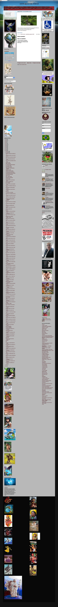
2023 (6, 141)
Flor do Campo (44, 361)
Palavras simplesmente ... (45, 379)
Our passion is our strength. (9, 192)
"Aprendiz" (43, 324)
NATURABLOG (44, 376)
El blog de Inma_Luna (44, 353)
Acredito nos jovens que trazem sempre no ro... (10, 339)
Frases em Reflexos (44, 364)
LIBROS (12, 8)
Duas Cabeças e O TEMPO (45, 352)
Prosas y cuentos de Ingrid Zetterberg (47, 388)
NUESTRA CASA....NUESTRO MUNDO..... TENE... (9, 217)
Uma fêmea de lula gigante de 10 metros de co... (10, 213)
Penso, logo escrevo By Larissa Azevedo (47, 383)
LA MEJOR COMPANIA (8, 327)
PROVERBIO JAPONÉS (48, 169)
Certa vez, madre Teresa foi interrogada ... (9, 330)
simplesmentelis (44, 396)
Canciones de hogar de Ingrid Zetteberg (47, 335)
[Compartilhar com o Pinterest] (39, 34)
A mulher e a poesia (44, 325)
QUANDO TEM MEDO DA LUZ (9, 181)
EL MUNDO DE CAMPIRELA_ (45, 354)
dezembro (7, 151)
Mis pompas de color (44, 374)
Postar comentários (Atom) (23, 64)
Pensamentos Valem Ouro (45, 381)
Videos (45, 8)
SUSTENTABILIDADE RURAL (9, 174)
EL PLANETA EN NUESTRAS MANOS (10, 164)
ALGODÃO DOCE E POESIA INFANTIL (46, 326)
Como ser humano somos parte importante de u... (10, 264)
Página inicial (29, 62)
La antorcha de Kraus (44, 366)
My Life (43, 375)
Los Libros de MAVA (44, 370)
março (7, 364)
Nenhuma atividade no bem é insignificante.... (9, 282)
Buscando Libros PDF (44, 333)
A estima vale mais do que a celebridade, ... (9, 359)
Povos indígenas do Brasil (27, 8)
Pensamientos (44, 382)
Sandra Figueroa (44, 393)
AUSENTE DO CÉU (44, 328)
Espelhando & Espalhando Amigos (46, 357)
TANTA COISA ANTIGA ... (48, 183)
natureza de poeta (48, 318)
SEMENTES (43, 394)
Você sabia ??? (49, 8)
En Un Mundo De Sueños (45, 355)
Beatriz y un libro (44, 329)
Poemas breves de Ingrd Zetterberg (46, 385)
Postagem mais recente (21, 62)
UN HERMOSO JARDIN (8, 303)
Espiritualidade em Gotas (45, 358)
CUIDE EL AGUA (8, 175)
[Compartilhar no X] (37, 34)
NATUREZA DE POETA (29, 4)
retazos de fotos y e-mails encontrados (47, 392)
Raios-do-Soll (43, 389)
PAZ (6, 341)
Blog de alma (43, 331)
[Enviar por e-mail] (36, 34)
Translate (48, 47)
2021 (6, 143)
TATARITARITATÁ (44, 401)
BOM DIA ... (46, 165)
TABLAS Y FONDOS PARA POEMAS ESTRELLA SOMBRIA (46, 400)
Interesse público (6, 8)
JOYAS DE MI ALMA (44, 365)
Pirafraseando (43, 384)
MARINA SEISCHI (44, 371)
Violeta (43, 404)
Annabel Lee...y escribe (45, 327)
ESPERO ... (46, 173)
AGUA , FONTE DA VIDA (9, 176)
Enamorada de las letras (45, 356)
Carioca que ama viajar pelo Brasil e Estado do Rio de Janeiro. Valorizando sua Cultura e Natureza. (48, 337)
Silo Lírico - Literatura (45, 395)
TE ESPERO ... (47, 192)
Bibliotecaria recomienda (45, 330)
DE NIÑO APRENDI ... (48, 188)
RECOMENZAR (44, 390)
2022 (6, 142)
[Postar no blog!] (37, 34)
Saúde (34, 8)
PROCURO (7, 340)
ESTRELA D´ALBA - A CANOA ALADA (46, 359)
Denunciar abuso (6, 49)
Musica (22, 8)
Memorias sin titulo (44, 372)
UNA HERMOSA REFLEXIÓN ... (49, 201)
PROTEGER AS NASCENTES (9, 177)
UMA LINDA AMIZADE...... (9, 326)
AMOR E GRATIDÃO (8, 163)
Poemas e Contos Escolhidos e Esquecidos (47, 387)
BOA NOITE (7, 191)
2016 (6, 149)
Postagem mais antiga (36, 62)
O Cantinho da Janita (44, 377)
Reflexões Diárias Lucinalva (45, 391)
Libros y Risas (44, 369)
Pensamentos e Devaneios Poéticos (46, 380)
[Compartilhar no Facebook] (38, 34)
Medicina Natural (16, 8)
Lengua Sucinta (44, 368)
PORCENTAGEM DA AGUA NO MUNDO (10, 173)
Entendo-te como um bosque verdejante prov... (9, 235)
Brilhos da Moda (44, 332)
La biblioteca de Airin (44, 367)
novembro (7, 152)
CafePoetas (43, 334)
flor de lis (43, 360)
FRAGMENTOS (44, 362)
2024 (6, 140)
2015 (6, 150)
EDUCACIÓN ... (7, 337)
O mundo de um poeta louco (45, 378)
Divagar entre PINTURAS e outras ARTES (47, 349)
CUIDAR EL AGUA (8, 162)
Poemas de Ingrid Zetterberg (45, 386)
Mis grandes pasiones (45, 373)
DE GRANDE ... (47, 197)
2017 (6, 148)
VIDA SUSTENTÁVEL (39, 8)
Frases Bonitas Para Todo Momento (46, 363)
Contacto (5, 9)
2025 (6, 139)
